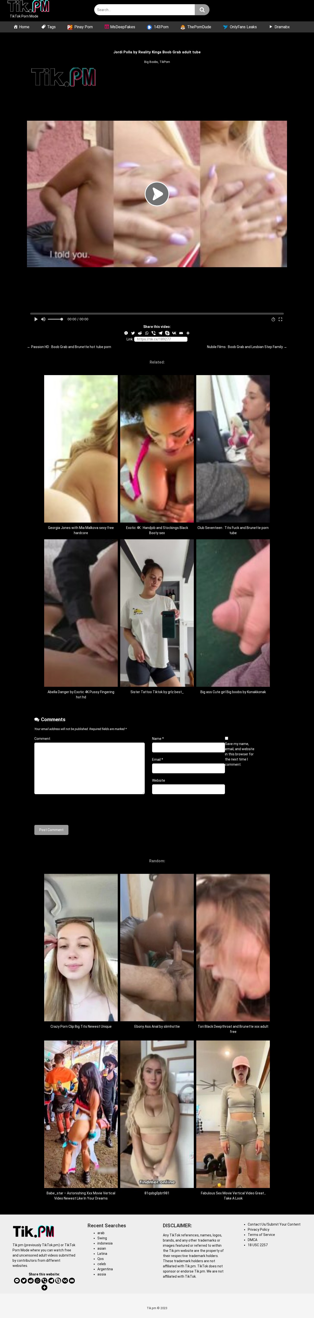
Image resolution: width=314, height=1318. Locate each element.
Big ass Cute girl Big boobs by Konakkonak (233, 692)
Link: (130, 339)
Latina (102, 1254)
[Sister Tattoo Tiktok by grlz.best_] (157, 686)
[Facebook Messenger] (126, 333)
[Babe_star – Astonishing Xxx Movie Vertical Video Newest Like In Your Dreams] (81, 1187)
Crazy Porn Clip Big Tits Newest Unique (81, 1026)
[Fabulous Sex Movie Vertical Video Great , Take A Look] (233, 1187)
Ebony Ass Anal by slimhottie (157, 1026)
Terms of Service (261, 1235)
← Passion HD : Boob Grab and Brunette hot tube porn (69, 347)
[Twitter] (133, 333)
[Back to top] (297, 1303)
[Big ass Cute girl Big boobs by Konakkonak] (233, 686)
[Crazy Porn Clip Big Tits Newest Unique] (81, 1020)
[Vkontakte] (174, 333)
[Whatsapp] (147, 333)
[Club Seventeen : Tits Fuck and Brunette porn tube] (233, 521)
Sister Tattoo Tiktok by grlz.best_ (157, 692)
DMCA (252, 1240)
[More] (188, 333)
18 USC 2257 (258, 1245)
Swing (102, 1238)
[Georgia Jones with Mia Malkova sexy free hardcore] (81, 521)
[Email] (181, 333)
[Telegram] (160, 333)
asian (101, 1248)
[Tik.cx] (28, 7)
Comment (42, 739)
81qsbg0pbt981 (157, 1193)
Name (158, 739)
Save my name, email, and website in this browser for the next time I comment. (239, 754)
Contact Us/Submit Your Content (274, 1224)
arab (101, 1233)
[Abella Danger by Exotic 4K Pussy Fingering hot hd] (81, 686)
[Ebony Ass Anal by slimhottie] (157, 1020)
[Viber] (154, 333)
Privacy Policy (258, 1229)
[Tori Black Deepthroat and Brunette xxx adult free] (233, 1020)
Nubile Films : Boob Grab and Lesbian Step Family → (247, 347)
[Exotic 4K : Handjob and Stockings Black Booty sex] (157, 521)
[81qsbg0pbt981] (157, 1187)
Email (157, 760)
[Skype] (167, 333)
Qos (100, 1259)
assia (101, 1274)
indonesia (105, 1243)
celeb (101, 1264)
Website (158, 780)
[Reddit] (140, 333)
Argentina (105, 1269)
